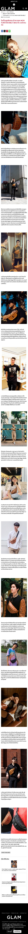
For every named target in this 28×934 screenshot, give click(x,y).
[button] (22, 8)
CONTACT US (23, 913)
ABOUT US (14, 1)
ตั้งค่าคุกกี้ (10, 931)
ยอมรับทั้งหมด (17, 931)
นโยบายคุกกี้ (7, 928)
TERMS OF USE (14, 913)
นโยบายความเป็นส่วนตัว (19, 927)
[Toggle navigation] (26, 8)
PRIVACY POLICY (5, 913)
